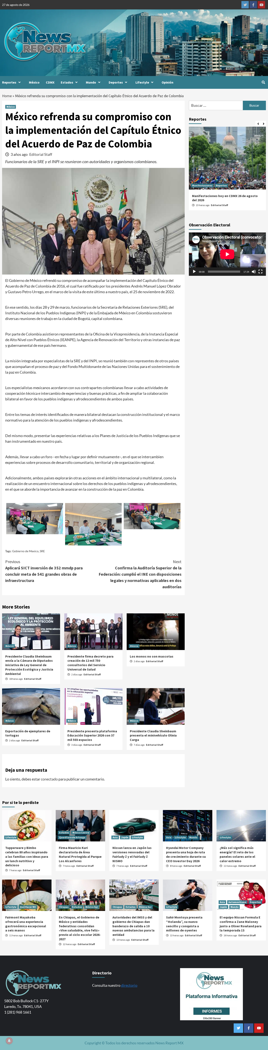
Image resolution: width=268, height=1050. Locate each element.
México (34, 82)
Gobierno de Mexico (25, 551)
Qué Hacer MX (28, 906)
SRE (42, 551)
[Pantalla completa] (260, 272)
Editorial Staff (40, 154)
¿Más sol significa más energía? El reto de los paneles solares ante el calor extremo (237, 854)
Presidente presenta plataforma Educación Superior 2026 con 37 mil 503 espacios (92, 735)
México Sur (91, 906)
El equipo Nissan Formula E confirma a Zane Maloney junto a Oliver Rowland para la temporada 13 (241, 923)
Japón (124, 837)
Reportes (9, 82)
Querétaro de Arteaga (72, 837)
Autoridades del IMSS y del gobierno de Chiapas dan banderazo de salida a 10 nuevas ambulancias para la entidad (133, 926)
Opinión (167, 82)
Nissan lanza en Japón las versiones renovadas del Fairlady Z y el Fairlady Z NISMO (132, 854)
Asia (115, 837)
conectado (49, 779)
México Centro (80, 832)
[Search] (263, 82)
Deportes (116, 82)
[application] (227, 254)
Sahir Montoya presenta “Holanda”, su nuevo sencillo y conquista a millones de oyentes (184, 923)
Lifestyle (142, 82)
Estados (67, 82)
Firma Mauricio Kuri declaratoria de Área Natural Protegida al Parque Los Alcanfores (80, 854)
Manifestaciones (202, 185)
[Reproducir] (194, 272)
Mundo (91, 82)
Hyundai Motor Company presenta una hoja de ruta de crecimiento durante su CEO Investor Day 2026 (186, 854)
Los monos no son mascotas (151, 656)
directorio (129, 985)
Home (7, 95)
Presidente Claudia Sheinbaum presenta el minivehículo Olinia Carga (153, 735)
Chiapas (63, 906)
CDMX (50, 82)
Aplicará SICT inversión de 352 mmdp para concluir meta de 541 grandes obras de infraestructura (44, 571)
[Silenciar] (254, 272)
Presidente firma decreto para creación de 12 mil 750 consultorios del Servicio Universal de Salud (90, 662)
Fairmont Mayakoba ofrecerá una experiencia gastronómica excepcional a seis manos (25, 923)
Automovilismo (237, 902)
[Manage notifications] (9, 1040)
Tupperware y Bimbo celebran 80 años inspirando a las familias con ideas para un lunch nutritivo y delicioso (26, 856)
